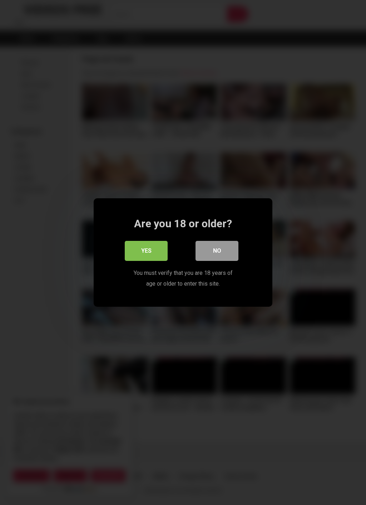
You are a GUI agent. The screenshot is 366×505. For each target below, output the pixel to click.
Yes (146, 250)
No (217, 250)
